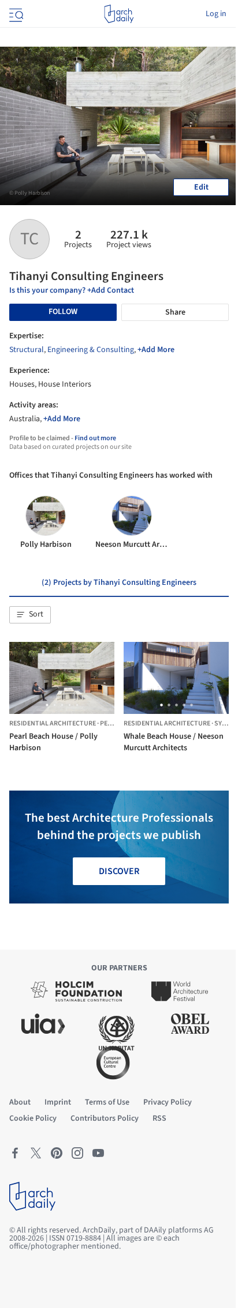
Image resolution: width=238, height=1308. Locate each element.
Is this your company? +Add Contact (71, 290)
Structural (26, 350)
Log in (216, 14)
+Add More (155, 350)
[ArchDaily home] (118, 14)
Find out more (95, 438)
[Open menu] (15, 14)
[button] (30, 614)
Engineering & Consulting (90, 350)
